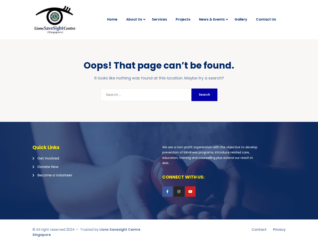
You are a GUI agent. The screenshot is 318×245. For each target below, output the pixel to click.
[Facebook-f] (167, 191)
